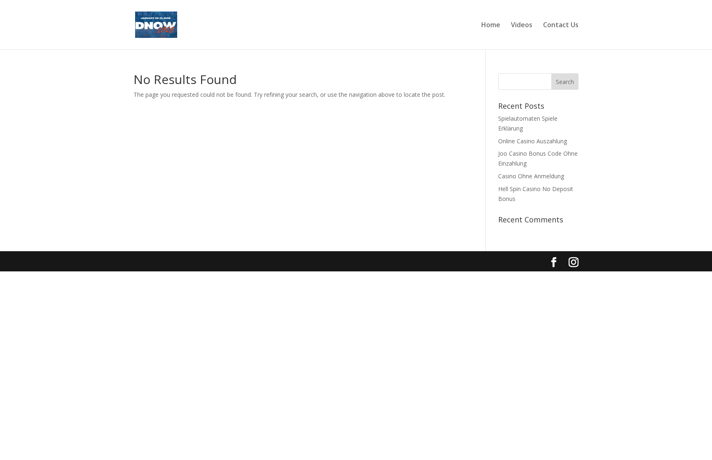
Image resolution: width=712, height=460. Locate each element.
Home (490, 25)
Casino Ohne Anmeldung (531, 176)
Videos (521, 25)
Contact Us (560, 25)
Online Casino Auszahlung (532, 141)
